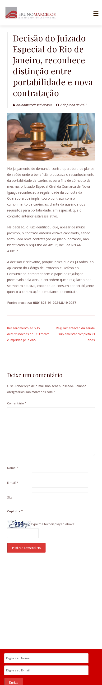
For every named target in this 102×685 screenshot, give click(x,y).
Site (10, 497)
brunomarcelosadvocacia (33, 105)
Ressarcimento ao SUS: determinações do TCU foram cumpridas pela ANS (28, 334)
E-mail (12, 482)
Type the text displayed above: (53, 524)
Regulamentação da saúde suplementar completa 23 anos (75, 334)
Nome (12, 468)
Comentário (16, 403)
